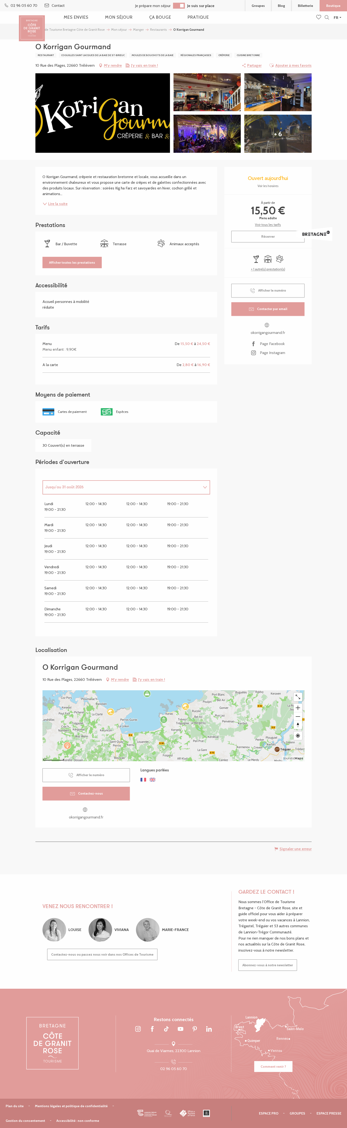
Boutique (333, 6)
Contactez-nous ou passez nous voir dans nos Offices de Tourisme (102, 954)
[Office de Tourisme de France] (187, 1113)
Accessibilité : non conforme (77, 1121)
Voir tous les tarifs (268, 225)
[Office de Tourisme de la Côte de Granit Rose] (32, 24)
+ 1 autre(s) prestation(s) (268, 269)
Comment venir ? (273, 1066)
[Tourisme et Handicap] (206, 1113)
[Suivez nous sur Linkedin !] (209, 1029)
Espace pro (268, 1113)
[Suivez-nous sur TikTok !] (166, 1029)
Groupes (258, 6)
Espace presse (329, 1113)
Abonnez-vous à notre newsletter (267, 965)
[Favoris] (319, 17)
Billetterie (305, 6)
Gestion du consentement (25, 1121)
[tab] (121, 487)
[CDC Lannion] (147, 1113)
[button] (326, 17)
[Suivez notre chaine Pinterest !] (195, 1029)
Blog (281, 6)
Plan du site (15, 1106)
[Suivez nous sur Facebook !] (152, 1029)
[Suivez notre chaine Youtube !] (181, 1029)
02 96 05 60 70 (173, 1069)
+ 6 (278, 134)
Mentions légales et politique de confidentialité (71, 1106)
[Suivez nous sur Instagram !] (138, 1029)
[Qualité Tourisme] (168, 1113)
